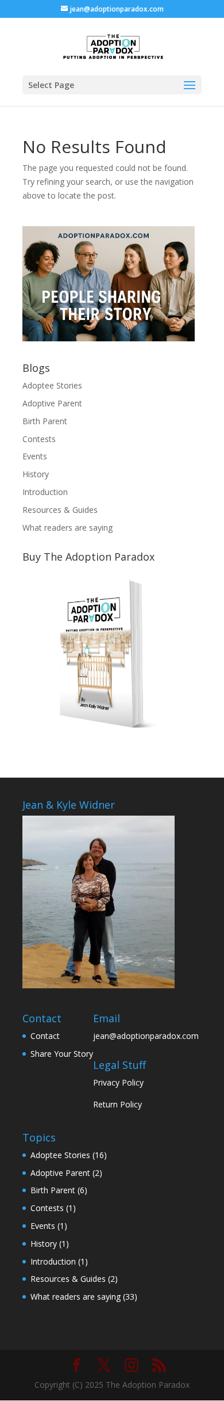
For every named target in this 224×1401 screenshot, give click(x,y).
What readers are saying (67, 527)
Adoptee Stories (52, 385)
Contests (39, 438)
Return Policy (117, 1104)
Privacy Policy (118, 1082)
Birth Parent (44, 421)
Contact (45, 1035)
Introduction (45, 491)
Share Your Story (61, 1053)
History (35, 474)
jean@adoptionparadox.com (146, 1035)
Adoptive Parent (52, 403)
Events (34, 456)
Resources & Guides (60, 509)
